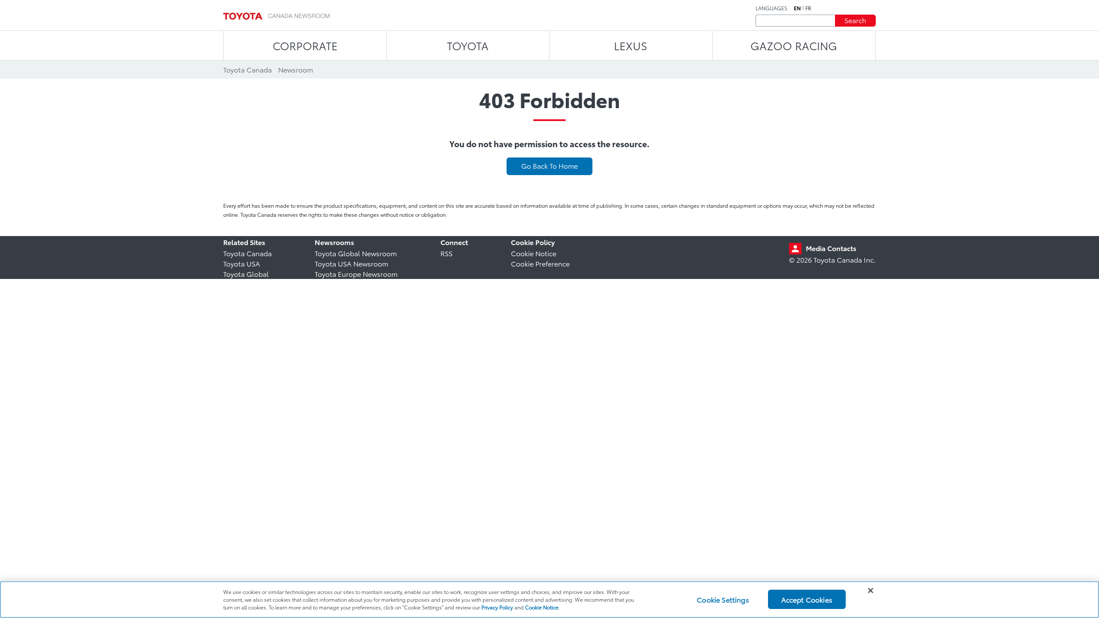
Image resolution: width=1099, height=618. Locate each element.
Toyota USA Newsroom (351, 263)
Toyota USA (241, 263)
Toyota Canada (247, 253)
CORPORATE (305, 45)
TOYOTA (468, 45)
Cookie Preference (540, 263)
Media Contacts (831, 248)
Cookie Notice (533, 253)
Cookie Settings (723, 599)
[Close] (870, 590)
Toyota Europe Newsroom (356, 274)
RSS (446, 253)
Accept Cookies (806, 599)
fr (808, 8)
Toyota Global (246, 274)
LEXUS (630, 45)
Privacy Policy (497, 607)
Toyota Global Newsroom (356, 253)
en (797, 8)
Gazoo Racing (793, 45)
